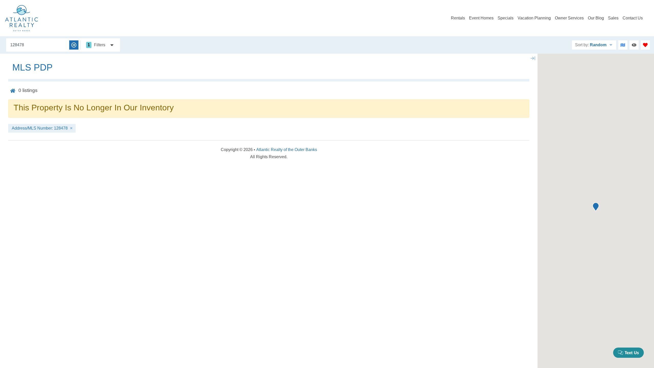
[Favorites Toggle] (645, 45)
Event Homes (481, 18)
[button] (596, 207)
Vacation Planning (534, 18)
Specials (505, 18)
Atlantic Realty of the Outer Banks (286, 149)
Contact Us (633, 18)
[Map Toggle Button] (622, 45)
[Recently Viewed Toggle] (634, 45)
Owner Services (569, 18)
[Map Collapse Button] (533, 58)
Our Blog (596, 18)
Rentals (458, 18)
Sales (613, 18)
